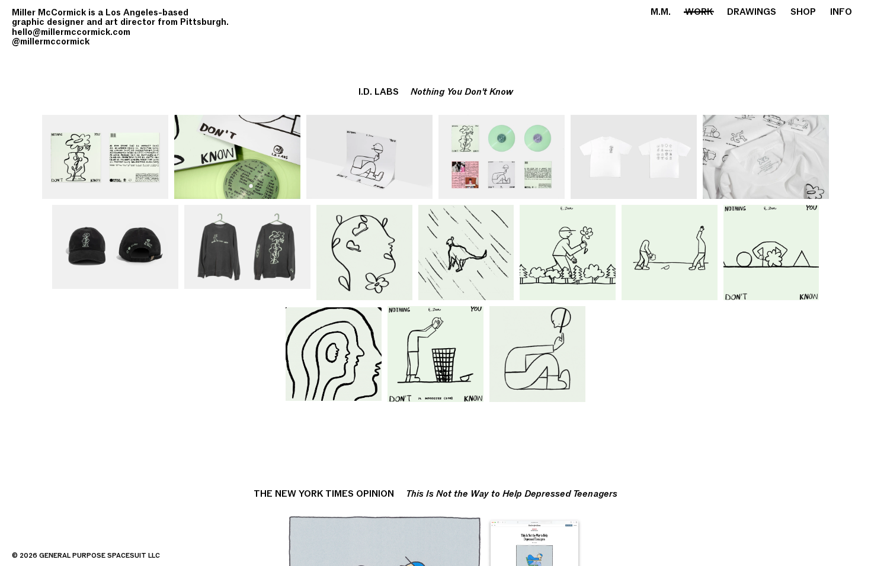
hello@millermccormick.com (71, 32)
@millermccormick (50, 41)
